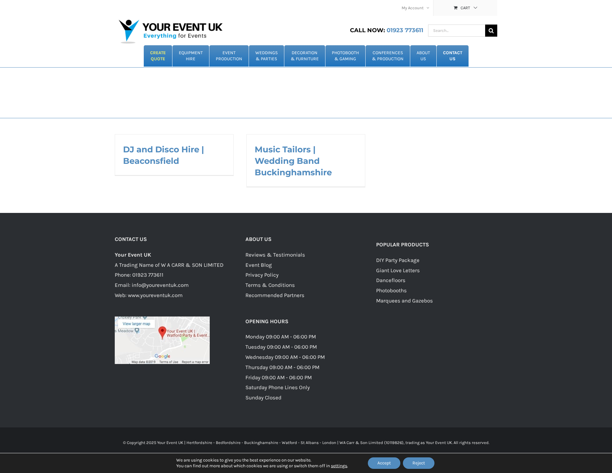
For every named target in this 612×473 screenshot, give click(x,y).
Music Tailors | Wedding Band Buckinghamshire (293, 161)
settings (339, 466)
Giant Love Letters (398, 270)
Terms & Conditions (270, 285)
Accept (384, 463)
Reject (418, 463)
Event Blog (258, 265)
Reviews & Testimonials (275, 254)
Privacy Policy (262, 275)
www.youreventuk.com (155, 295)
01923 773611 (386, 30)
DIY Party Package (397, 260)
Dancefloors (390, 280)
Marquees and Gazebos (404, 300)
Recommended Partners (274, 295)
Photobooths (391, 290)
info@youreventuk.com (160, 285)
